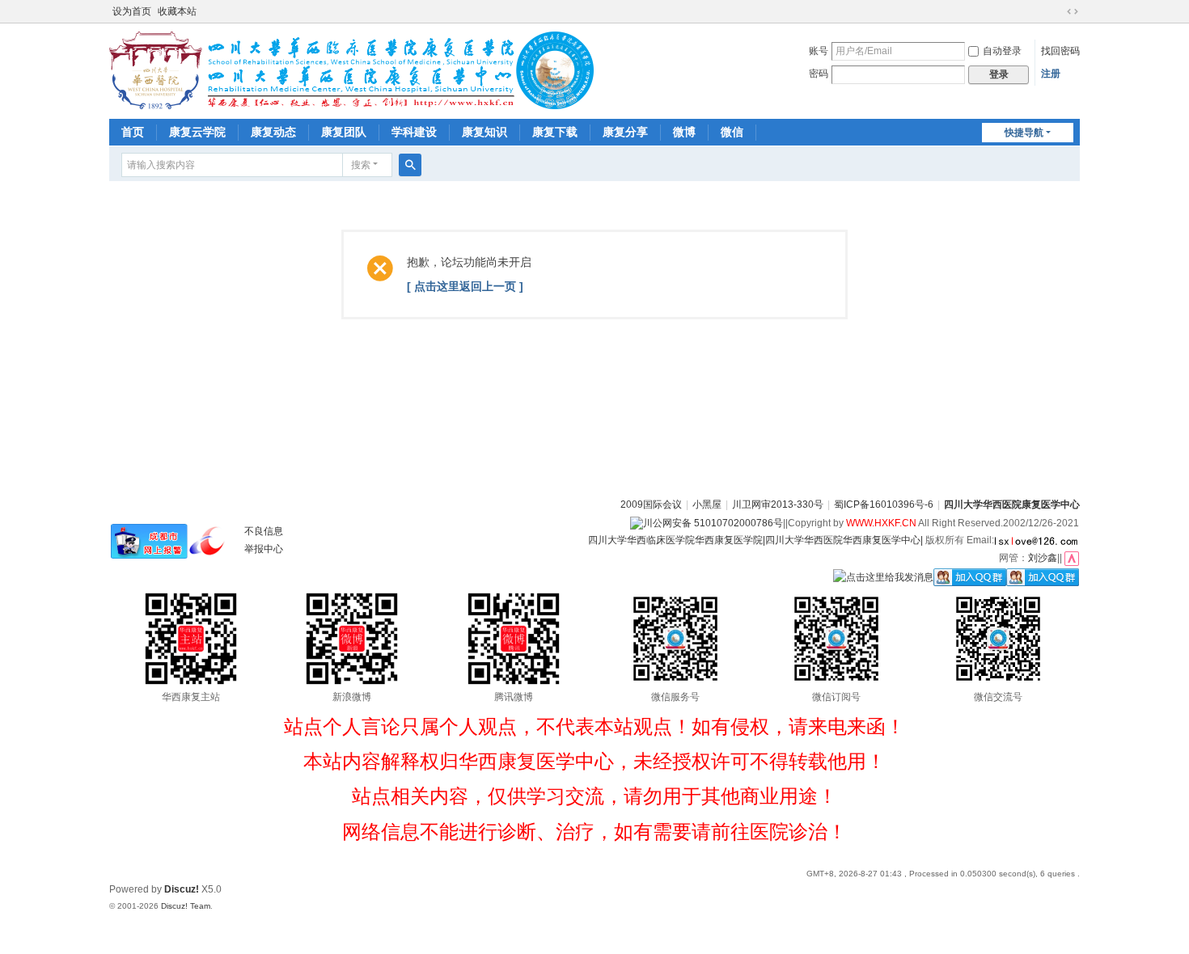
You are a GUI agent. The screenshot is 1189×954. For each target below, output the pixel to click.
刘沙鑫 (1042, 558)
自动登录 (1002, 51)
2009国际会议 (651, 504)
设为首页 (131, 11)
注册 (1050, 73)
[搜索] (410, 165)
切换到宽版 (1072, 11)
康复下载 (555, 131)
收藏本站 (177, 11)
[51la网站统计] (1071, 558)
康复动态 (273, 131)
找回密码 (1060, 51)
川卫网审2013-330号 (777, 504)
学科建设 (414, 131)
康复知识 (484, 131)
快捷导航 (1024, 132)
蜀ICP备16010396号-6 (883, 504)
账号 (818, 51)
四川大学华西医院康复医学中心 (1012, 504)
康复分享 (625, 131)
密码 (818, 73)
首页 (132, 131)
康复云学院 (197, 131)
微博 (684, 131)
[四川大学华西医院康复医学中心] (351, 69)
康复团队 (343, 131)
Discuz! (181, 889)
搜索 (360, 165)
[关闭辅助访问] (1057, 11)
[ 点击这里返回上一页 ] (465, 286)
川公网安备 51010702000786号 (713, 523)
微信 (732, 131)
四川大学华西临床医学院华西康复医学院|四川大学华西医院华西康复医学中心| (755, 540)
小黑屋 (706, 504)
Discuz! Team (185, 905)
